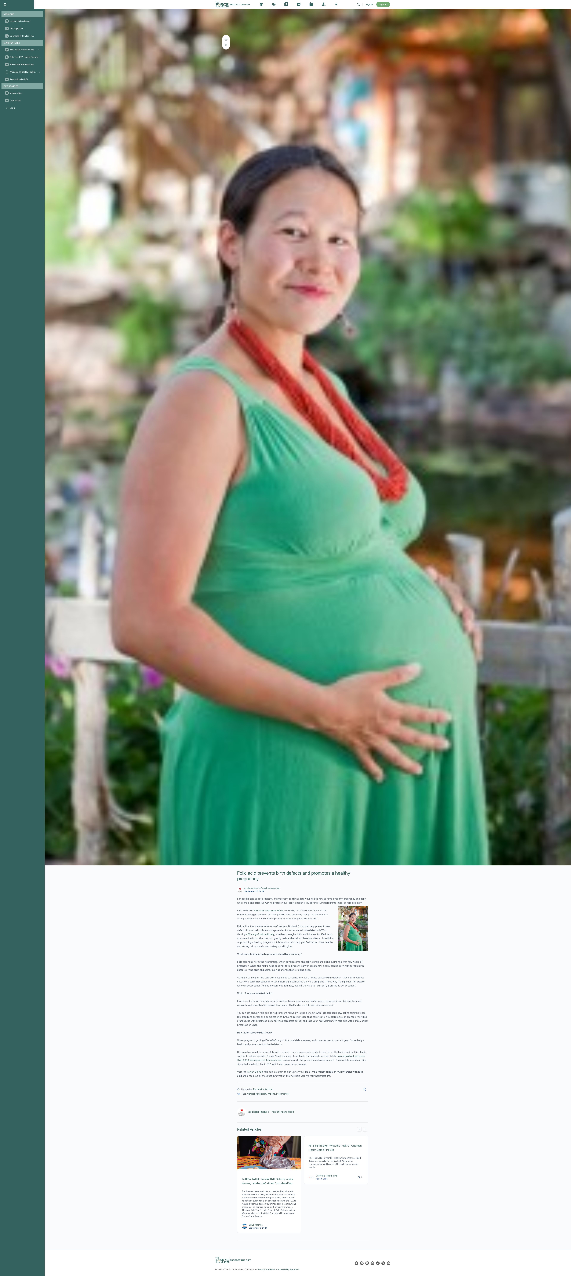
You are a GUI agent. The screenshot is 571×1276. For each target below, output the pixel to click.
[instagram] (367, 1263)
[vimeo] (383, 1263)
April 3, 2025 (322, 1179)
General (251, 1094)
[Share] (364, 1089)
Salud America (256, 1225)
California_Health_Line (326, 1176)
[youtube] (388, 1263)
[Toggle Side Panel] (5, 4)
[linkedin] (372, 1263)
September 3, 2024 (258, 1228)
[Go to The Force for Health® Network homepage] (233, 4)
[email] (356, 1263)
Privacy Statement (267, 1269)
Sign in (369, 4)
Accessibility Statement (288, 1269)
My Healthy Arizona (262, 1089)
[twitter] (378, 1263)
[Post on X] (226, 45)
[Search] (358, 4)
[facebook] (362, 1263)
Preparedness (283, 1094)
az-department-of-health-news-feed (262, 888)
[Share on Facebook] (226, 39)
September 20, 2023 (254, 891)
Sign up (383, 4)
